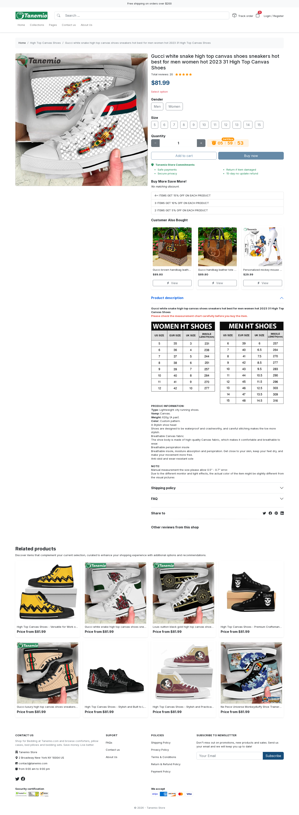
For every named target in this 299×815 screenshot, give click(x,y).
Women (174, 106)
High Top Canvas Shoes (45, 42)
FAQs (109, 742)
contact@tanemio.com (33, 763)
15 (259, 125)
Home (22, 42)
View (174, 283)
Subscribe (273, 756)
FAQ (154, 499)
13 (236, 125)
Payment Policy (160, 771)
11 (215, 125)
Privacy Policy (160, 749)
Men (157, 106)
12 (225, 125)
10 (204, 125)
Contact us (113, 749)
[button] (258, 15)
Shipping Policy (160, 742)
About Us (111, 757)
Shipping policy (163, 488)
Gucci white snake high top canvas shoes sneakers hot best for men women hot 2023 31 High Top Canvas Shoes (138, 42)
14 (248, 125)
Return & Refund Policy (165, 764)
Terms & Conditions (163, 757)
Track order (245, 16)
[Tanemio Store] (31, 15)
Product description (167, 298)
